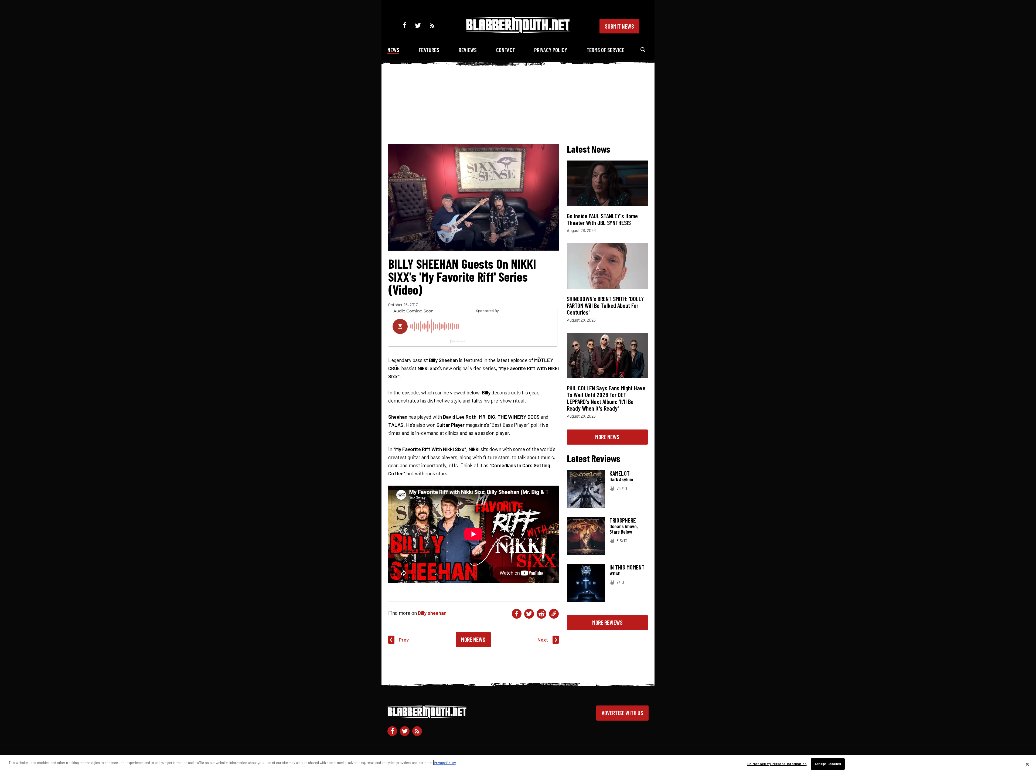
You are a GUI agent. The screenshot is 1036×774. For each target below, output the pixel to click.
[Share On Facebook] (517, 614)
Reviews (468, 49)
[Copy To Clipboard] (554, 614)
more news (607, 436)
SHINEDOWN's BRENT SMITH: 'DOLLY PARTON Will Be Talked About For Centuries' (605, 305)
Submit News (619, 26)
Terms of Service (605, 49)
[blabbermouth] (518, 31)
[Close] (1027, 764)
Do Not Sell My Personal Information (777, 764)
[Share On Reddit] (541, 614)
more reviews (607, 622)
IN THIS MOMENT (627, 567)
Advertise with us (622, 712)
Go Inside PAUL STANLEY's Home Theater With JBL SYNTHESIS (602, 219)
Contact (505, 49)
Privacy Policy (550, 49)
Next (542, 639)
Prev (404, 639)
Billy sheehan (432, 613)
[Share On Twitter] (529, 614)
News (393, 49)
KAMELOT (619, 473)
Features (429, 49)
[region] (518, 764)
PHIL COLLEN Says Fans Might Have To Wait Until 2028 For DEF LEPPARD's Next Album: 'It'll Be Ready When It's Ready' (606, 398)
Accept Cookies (828, 764)
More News (473, 639)
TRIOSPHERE (622, 520)
